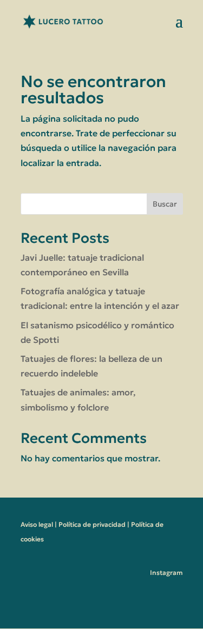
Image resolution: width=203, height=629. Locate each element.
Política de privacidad (92, 524)
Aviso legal (37, 524)
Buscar (165, 204)
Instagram (166, 572)
